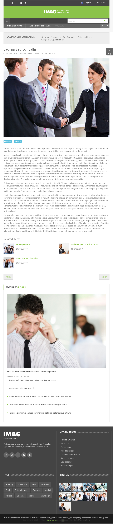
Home (46, 37)
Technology (45, 495)
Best (34, 484)
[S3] (89, 487)
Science (20, 495)
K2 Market (25, 376)
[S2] (77, 487)
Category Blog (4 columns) (52, 39)
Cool (8, 490)
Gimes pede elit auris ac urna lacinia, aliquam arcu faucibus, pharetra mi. (40, 396)
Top (109, 53)
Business (45, 484)
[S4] (101, 487)
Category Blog (84, 37)
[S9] (65, 506)
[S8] (101, 496)
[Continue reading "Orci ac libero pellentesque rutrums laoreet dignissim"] (56, 331)
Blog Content (68, 37)
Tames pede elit (23, 244)
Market (48, 490)
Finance (36, 490)
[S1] (65, 487)
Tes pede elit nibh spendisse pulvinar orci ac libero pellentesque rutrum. (40, 412)
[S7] (89, 496)
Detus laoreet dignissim (27, 258)
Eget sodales (66, 461)
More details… (52, 520)
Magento (18, 141)
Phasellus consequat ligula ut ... (89, 25)
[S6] (77, 496)
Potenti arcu (66, 447)
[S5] (65, 496)
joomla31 (7, 141)
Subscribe (65, 443)
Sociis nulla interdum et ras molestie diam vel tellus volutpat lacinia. (38, 404)
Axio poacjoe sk (67, 450)
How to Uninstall (68, 439)
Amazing (9, 484)
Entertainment (21, 490)
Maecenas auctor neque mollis (22, 388)
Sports (31, 495)
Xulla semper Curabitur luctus (84, 244)
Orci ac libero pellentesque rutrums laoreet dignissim (31, 371)
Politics (9, 495)
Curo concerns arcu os (70, 454)
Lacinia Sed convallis (20, 49)
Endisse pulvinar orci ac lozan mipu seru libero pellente (32, 380)
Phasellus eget (67, 465)
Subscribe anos (67, 458)
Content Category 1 (35, 53)
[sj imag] (56, 12)
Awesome (22, 484)
